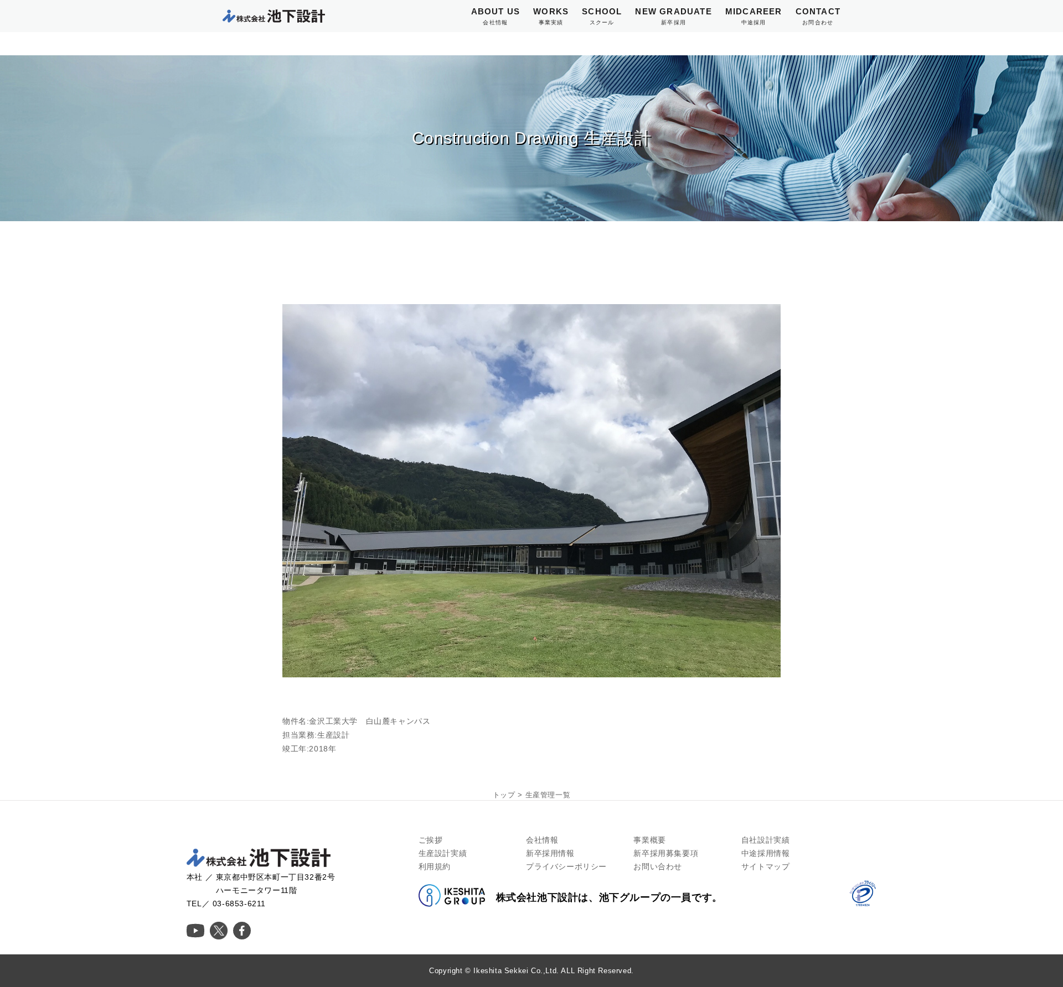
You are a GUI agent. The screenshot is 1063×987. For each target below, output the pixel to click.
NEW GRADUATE (673, 16)
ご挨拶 (431, 839)
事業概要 (649, 839)
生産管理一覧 (548, 795)
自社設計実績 (765, 839)
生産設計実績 (443, 853)
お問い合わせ (657, 866)
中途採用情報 (765, 853)
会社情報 (542, 839)
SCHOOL (602, 16)
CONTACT (818, 16)
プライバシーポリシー (566, 866)
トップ (504, 795)
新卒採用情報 (550, 853)
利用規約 (435, 866)
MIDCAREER (753, 16)
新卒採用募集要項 (665, 853)
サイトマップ (765, 866)
